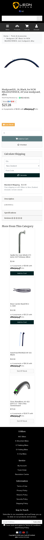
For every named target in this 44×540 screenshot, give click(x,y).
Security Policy (22, 499)
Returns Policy (22, 495)
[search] (39, 18)
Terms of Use (22, 486)
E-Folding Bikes (22, 449)
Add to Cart (23, 139)
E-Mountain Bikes (22, 441)
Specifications (10, 213)
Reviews (7, 218)
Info (36, 109)
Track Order (22, 470)
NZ (22, 11)
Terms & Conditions (33, 525)
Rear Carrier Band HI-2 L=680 (19, 305)
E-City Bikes (22, 454)
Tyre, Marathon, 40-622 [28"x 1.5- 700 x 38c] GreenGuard (20, 404)
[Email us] (17, 532)
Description (9, 199)
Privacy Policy (22, 490)
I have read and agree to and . (23, 526)
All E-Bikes (22, 437)
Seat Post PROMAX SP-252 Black (21, 354)
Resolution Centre (22, 474)
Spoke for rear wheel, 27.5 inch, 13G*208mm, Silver (20, 256)
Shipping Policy (22, 503)
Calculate (23, 175)
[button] (22, 144)
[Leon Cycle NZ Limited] (22, 5)
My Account (22, 466)
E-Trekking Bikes (22, 445)
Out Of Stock (22, 371)
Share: (5, 101)
